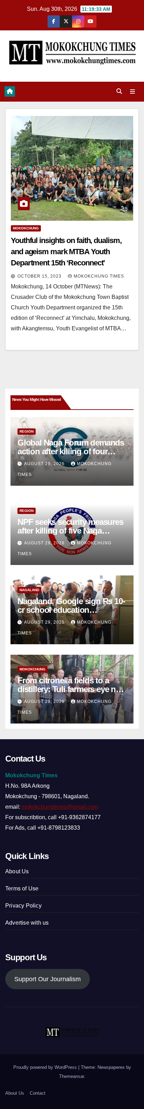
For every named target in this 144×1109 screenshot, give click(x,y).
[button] (119, 91)
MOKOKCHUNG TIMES (99, 276)
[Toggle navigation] (133, 91)
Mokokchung (26, 228)
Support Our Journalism (47, 979)
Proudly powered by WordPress (45, 1067)
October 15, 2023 (40, 276)
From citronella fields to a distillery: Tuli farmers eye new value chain (71, 689)
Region (27, 431)
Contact (37, 1093)
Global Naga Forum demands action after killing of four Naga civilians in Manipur (70, 451)
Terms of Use (21, 888)
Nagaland (29, 590)
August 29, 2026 (45, 463)
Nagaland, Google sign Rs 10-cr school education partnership (71, 609)
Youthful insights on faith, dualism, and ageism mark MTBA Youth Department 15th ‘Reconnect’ (66, 251)
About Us (17, 871)
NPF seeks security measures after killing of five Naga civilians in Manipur (70, 530)
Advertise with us (27, 923)
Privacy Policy (23, 906)
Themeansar (71, 1076)
